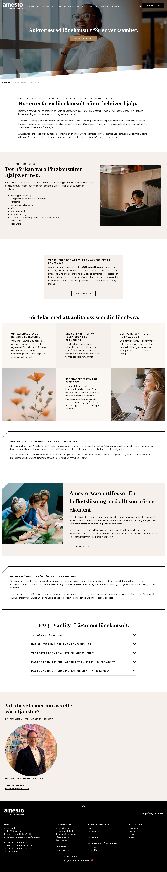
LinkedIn (133, 834)
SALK (61, 270)
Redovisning (93, 831)
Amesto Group (62, 828)
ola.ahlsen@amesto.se (17, 788)
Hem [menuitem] (14, 82)
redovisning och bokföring (88, 523)
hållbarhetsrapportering (81, 584)
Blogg (115, 6)
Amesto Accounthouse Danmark (18, 845)
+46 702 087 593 (14, 785)
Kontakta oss (153, 6)
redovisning (57, 584)
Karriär (105, 6)
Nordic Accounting (96, 847)
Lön (89, 828)
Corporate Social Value (66, 834)
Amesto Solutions (12, 851)
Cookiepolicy (61, 840)
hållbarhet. (117, 523)
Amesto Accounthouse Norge (17, 842)
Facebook (133, 828)
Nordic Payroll (94, 850)
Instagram (133, 831)
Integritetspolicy (63, 837)
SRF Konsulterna (92, 267)
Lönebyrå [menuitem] (22, 82)
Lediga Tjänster (63, 850)
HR (105, 523)
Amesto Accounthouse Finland (18, 848)
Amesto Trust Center (65, 831)
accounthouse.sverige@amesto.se (25, 837)
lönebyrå (99, 530)
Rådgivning (93, 837)
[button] (83, 635)
